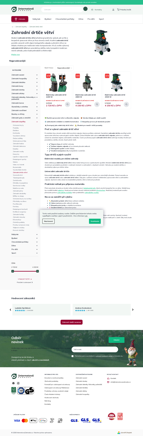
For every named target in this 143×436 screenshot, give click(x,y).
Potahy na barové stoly (21, 225)
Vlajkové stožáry (18, 228)
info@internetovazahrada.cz (121, 382)
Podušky (16, 128)
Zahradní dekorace (19, 146)
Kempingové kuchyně (20, 209)
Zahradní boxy (17, 86)
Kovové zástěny (18, 230)
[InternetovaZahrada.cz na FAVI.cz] (112, 417)
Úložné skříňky (18, 138)
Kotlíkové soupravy (19, 212)
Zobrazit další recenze (71, 322)
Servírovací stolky (19, 186)
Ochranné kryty (18, 125)
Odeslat (117, 340)
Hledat (85, 9)
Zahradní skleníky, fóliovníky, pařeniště (89, 384)
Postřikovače (17, 204)
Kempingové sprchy (19, 159)
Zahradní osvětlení (19, 110)
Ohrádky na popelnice (20, 183)
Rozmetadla (17, 167)
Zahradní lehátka (18, 82)
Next (132, 309)
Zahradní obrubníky (19, 193)
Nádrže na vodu (18, 188)
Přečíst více (15, 55)
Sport (14, 253)
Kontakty (98, 10)
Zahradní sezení (18, 75)
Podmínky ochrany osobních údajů (56, 391)
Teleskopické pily (18, 178)
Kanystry (16, 154)
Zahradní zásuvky (19, 217)
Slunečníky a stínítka (20, 107)
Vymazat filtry (24, 279)
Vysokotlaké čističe (19, 170)
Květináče (16, 133)
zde (86, 216)
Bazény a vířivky (18, 114)
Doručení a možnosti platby (54, 378)
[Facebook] (13, 383)
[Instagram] (18, 383)
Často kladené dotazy (52, 394)
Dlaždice (16, 130)
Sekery (15, 162)
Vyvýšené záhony (19, 136)
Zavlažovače (17, 180)
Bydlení (14, 238)
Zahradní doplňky (19, 122)
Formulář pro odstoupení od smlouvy (57, 384)
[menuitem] (19, 18)
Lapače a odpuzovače (20, 157)
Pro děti (15, 249)
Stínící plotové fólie (19, 141)
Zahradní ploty (18, 191)
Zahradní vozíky (18, 151)
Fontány (16, 206)
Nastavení (48, 221)
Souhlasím (95, 221)
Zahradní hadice (18, 144)
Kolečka (15, 149)
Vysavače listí (18, 175)
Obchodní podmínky (51, 381)
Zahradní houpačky (19, 78)
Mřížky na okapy (18, 196)
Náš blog (48, 401)
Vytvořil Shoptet (126, 432)
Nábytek (15, 234)
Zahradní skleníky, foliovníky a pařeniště (23, 98)
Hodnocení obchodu (52, 398)
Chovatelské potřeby (20, 242)
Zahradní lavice (18, 103)
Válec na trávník (18, 165)
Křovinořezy (17, 220)
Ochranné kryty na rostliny (22, 199)
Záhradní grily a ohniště (21, 118)
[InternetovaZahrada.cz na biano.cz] (120, 417)
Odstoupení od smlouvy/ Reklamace (57, 388)
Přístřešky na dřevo (19, 201)
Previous (10, 309)
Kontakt (113, 378)
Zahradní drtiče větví (20, 172)
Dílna (14, 246)
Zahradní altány (18, 93)
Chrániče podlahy (19, 222)
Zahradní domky (18, 90)
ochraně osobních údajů (104, 356)
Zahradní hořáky (18, 214)
